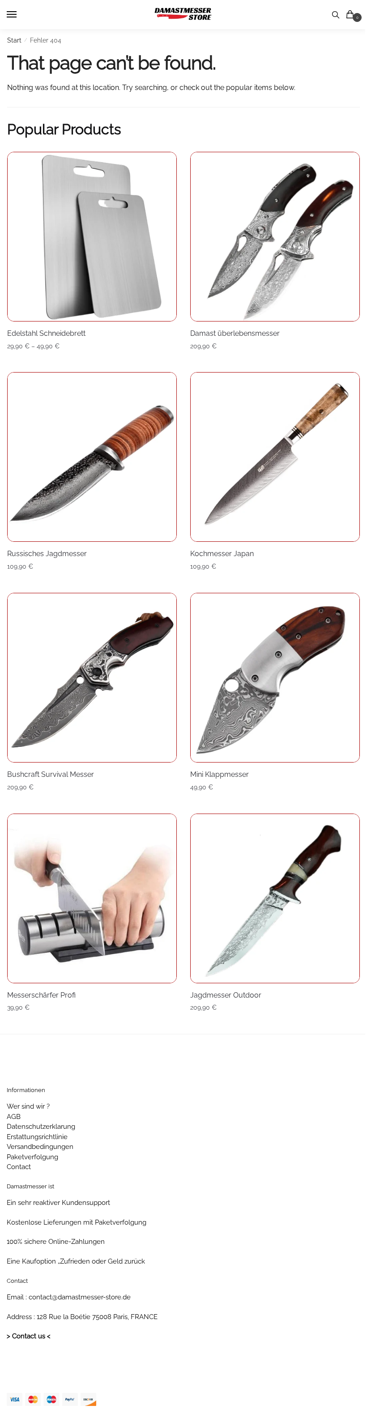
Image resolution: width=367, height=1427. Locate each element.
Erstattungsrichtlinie (37, 1137)
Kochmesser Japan (222, 553)
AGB (14, 1117)
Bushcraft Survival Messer (50, 774)
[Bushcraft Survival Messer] (92, 678)
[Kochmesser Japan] (275, 457)
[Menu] (20, 14)
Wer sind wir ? (28, 1106)
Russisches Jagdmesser (47, 553)
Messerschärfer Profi (41, 995)
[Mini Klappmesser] (275, 678)
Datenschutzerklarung (41, 1127)
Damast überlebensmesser (235, 333)
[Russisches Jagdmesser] (92, 457)
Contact (19, 1167)
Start (14, 40)
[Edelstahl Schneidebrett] (92, 236)
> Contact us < (29, 1336)
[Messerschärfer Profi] (92, 898)
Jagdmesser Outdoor (225, 995)
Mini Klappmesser (219, 774)
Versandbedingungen (40, 1147)
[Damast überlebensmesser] (275, 236)
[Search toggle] (335, 14)
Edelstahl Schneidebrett (46, 333)
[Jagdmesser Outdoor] (275, 898)
